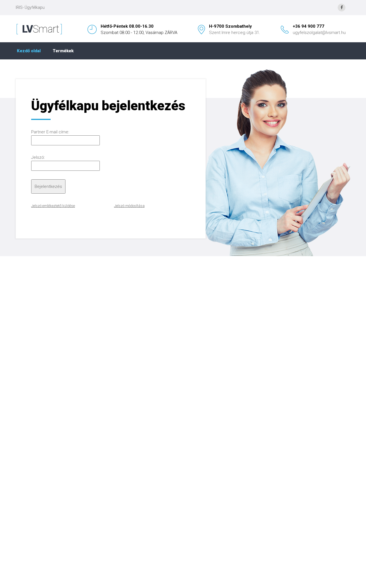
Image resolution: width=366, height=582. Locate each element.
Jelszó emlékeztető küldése (53, 206)
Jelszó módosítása (129, 206)
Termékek (63, 50)
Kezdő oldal (29, 50)
